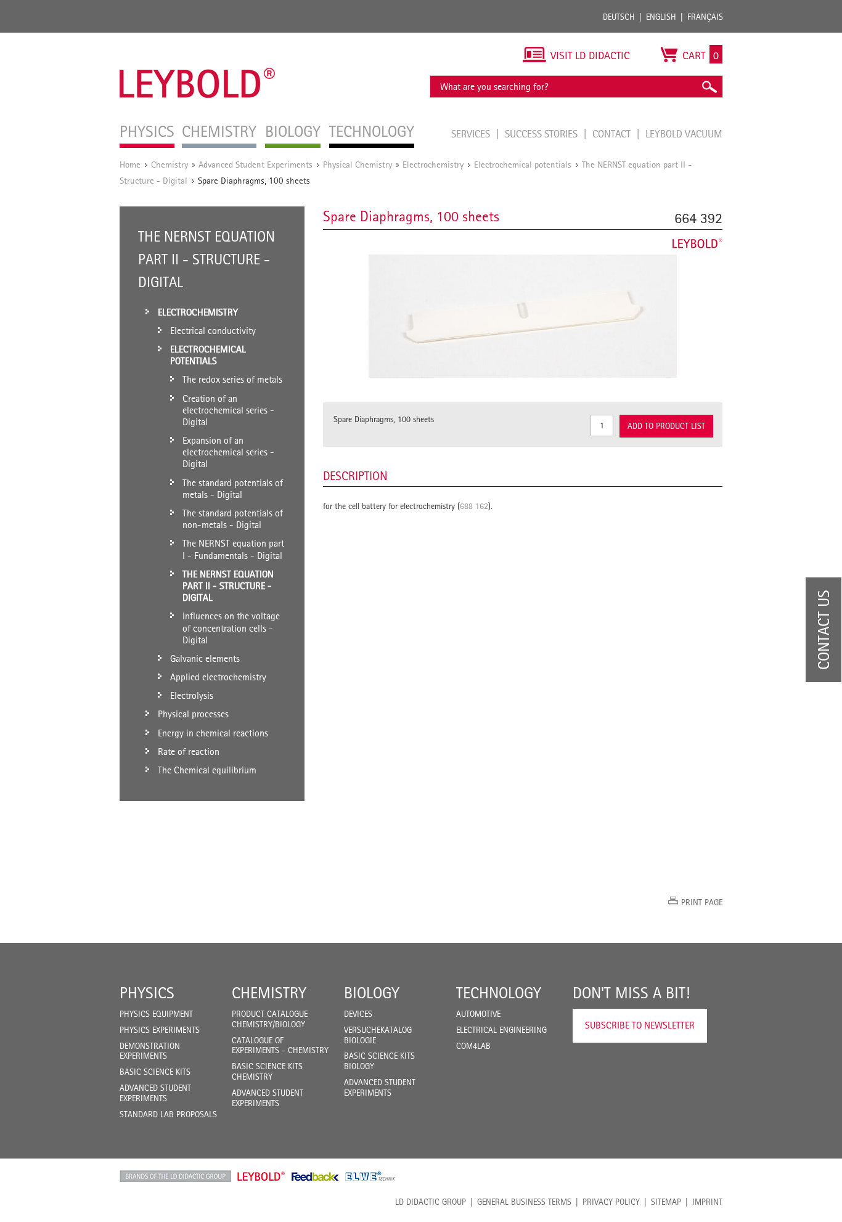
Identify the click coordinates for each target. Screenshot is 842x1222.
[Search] (709, 86)
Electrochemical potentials (522, 164)
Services (472, 134)
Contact (612, 134)
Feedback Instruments (315, 1176)
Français (705, 17)
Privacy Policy (611, 1202)
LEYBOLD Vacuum (683, 134)
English (661, 17)
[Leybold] (198, 39)
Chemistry (169, 164)
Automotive (478, 1014)
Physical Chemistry (357, 164)
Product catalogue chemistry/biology (270, 1019)
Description (355, 475)
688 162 (474, 506)
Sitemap (666, 1202)
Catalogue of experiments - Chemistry (280, 1045)
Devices (358, 1014)
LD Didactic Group (430, 1202)
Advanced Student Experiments (255, 164)
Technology (498, 993)
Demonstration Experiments (150, 1051)
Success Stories (542, 134)
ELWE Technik (370, 1176)
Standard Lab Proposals (168, 1114)
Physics (147, 993)
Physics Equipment (156, 1014)
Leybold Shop (261, 1176)
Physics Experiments (160, 1030)
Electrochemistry (433, 164)
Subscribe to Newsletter (640, 1025)
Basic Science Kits (155, 1072)
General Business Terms (524, 1202)
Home (130, 164)
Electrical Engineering (501, 1030)
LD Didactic (175, 1176)
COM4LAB (473, 1046)
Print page (701, 902)
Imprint (707, 1202)
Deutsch (619, 17)
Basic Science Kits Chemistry (267, 1071)
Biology (371, 993)
